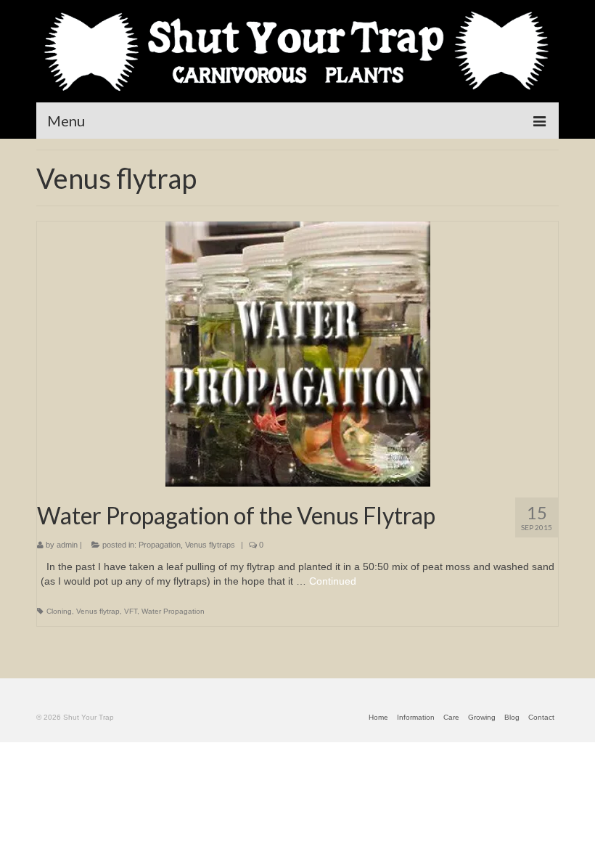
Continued (332, 581)
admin (67, 544)
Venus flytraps (210, 544)
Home (378, 717)
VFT (130, 611)
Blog (512, 717)
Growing (482, 717)
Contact (541, 717)
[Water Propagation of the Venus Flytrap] (297, 353)
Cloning (59, 611)
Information (416, 717)
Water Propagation (173, 611)
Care (451, 717)
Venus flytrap (98, 611)
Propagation (160, 544)
